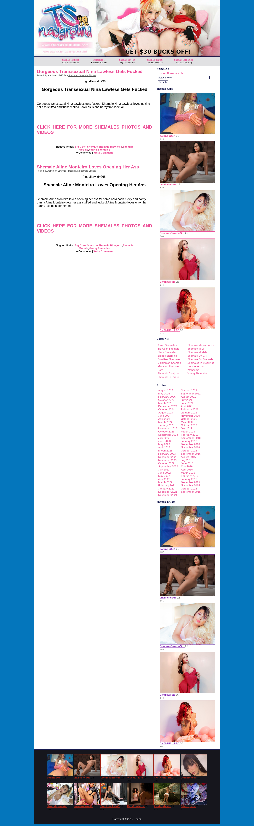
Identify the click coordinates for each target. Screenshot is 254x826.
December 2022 (167, 456)
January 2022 (166, 488)
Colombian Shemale (169, 362)
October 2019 (189, 425)
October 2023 (166, 431)
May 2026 (164, 393)
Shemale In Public (168, 376)
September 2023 (168, 434)
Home (161, 73)
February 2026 (167, 396)
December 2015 (190, 482)
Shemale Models (197, 352)
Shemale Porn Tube (183, 60)
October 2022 (166, 463)
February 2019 (189, 434)
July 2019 (186, 428)
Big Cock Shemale (86, 146)
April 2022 (164, 479)
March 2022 (165, 482)
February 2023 (167, 453)
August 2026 (165, 390)
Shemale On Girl (197, 355)
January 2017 (189, 441)
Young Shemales (99, 149)
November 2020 (190, 415)
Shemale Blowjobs (110, 146)
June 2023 (164, 441)
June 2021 (187, 403)
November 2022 (167, 460)
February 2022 (167, 485)
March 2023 (165, 450)
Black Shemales (167, 352)
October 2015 (189, 488)
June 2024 (164, 415)
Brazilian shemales (169, 359)
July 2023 (164, 437)
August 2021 (188, 396)
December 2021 (167, 491)
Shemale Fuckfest (70, 60)
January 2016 (189, 479)
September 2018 (191, 437)
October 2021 (189, 390)
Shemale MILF (196, 348)
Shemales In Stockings (200, 362)
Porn (160, 369)
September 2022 (168, 466)
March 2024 (165, 422)
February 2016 (189, 475)
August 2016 (188, 456)
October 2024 (166, 409)
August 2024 (165, 412)
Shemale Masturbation (200, 345)
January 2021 (189, 412)
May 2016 (187, 466)
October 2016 (189, 450)
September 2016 (191, 453)
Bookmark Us (175, 73)
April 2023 (164, 447)
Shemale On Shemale (200, 359)
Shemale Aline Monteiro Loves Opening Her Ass (88, 166)
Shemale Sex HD (127, 60)
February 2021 (189, 409)
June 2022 (164, 472)
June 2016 (187, 463)
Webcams (193, 369)
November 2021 (167, 494)
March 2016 (188, 472)
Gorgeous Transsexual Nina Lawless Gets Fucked (90, 71)
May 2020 (187, 422)
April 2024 (164, 418)
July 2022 (164, 469)
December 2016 (190, 444)
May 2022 (164, 475)
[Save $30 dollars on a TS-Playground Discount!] (127, 55)
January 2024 (166, 425)
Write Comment (103, 152)
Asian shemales (167, 345)
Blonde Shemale (167, 355)
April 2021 (187, 406)
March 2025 (165, 403)
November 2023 (167, 428)
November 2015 (190, 485)
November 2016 (190, 447)
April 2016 (187, 469)
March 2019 (188, 431)
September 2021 (191, 393)
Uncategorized (196, 366)
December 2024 (167, 406)
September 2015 (191, 491)
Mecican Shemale (168, 366)
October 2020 (189, 418)
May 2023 (164, 444)
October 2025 (166, 399)
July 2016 (186, 460)
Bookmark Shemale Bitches (82, 75)
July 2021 (186, 399)
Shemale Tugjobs (155, 60)
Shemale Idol (99, 60)
